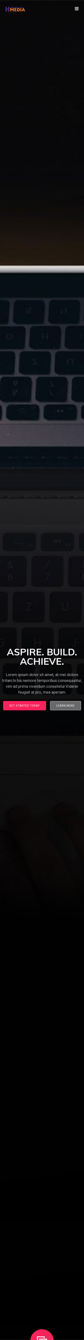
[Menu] (76, 8)
